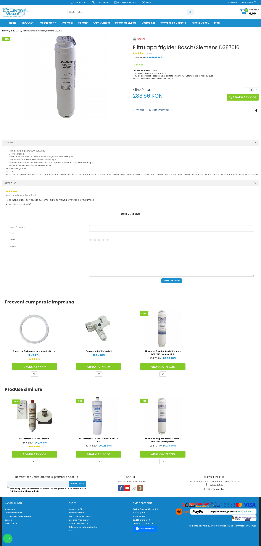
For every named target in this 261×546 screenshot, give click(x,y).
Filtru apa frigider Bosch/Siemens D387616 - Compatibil (162, 353)
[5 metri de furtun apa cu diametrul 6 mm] (34, 329)
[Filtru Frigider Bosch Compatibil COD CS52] (98, 416)
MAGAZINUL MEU (13, 503)
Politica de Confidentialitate (24, 491)
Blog (217, 22)
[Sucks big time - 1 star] (91, 240)
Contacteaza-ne (147, 529)
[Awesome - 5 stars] (107, 240)
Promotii (67, 22)
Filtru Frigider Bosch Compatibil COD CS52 (98, 440)
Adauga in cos (244, 97)
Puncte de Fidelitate (78, 523)
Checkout (232, 2)
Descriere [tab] (10, 142)
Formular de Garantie (173, 22)
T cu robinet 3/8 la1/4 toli (98, 351)
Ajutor (148, 2)
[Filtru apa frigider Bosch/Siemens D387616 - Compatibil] (162, 328)
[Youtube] (127, 488)
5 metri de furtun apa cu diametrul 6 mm (34, 351)
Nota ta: (13, 239)
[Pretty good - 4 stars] (103, 240)
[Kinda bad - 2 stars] (95, 240)
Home (12, 22)
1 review (149, 53)
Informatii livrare (77, 512)
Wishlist (139, 109)
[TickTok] (134, 488)
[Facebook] (121, 488)
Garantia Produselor (79, 520)
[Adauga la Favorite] (34, 374)
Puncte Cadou (200, 22)
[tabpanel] (65, 76)
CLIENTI (72, 503)
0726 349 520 (79, 2)
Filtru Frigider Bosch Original (34, 438)
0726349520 (216, 484)
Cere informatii (160, 109)
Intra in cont (248, 2)
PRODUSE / (17, 30)
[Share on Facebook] (256, 110)
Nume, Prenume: (17, 227)
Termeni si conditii (13, 512)
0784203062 (102, 2)
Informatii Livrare (126, 22)
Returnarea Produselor (80, 516)
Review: (13, 246)
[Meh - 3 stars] (99, 240)
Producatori (47, 22)
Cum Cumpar (101, 22)
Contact (83, 22)
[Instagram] (140, 488)
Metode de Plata (77, 509)
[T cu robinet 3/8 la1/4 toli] (98, 328)
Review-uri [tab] (12, 182)
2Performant (11, 523)
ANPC (71, 530)
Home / (6, 30)
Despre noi (148, 22)
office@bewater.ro (127, 2)
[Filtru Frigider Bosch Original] (34, 416)
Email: (12, 233)
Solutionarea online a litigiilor (83, 527)
